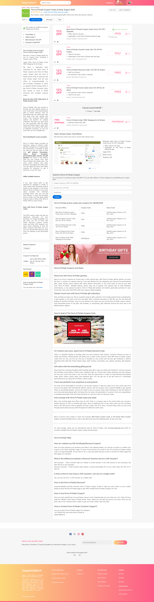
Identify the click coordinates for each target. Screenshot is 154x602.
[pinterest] (82, 534)
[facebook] (70, 534)
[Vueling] (26, 274)
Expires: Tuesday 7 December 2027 (77, 38)
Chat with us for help (104, 585)
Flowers (26, 248)
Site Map (121, 577)
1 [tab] (89, 168)
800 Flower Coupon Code (101, 417)
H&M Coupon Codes (58, 582)
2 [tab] (91, 168)
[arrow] (152, 301)
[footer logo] (33, 570)
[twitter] (74, 534)
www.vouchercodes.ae (125, 590)
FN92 (118, 72)
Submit (57, 197)
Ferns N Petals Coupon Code (83, 313)
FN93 (118, 91)
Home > (24, 7)
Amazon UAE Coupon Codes (60, 574)
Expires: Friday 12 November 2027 (77, 59)
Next (100, 154)
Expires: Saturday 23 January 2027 (77, 125)
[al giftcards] (38, 274)
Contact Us (80, 573)
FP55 (118, 33)
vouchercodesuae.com (116, 428)
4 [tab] (95, 168)
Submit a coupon (103, 573)
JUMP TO (24, 19)
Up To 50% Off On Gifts (38, 261)
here (40, 287)
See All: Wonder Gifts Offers (37, 262)
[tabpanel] (92, 153)
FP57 (118, 53)
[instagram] (78, 534)
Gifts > (28, 7)
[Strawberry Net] (32, 274)
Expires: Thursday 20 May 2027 (76, 97)
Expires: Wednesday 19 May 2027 (76, 77)
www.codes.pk (123, 594)
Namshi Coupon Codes (58, 578)
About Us (121, 573)
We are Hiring (101, 577)
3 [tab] (93, 168)
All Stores (121, 581)
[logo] (29, 3)
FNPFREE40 (118, 121)
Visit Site (112, 10)
